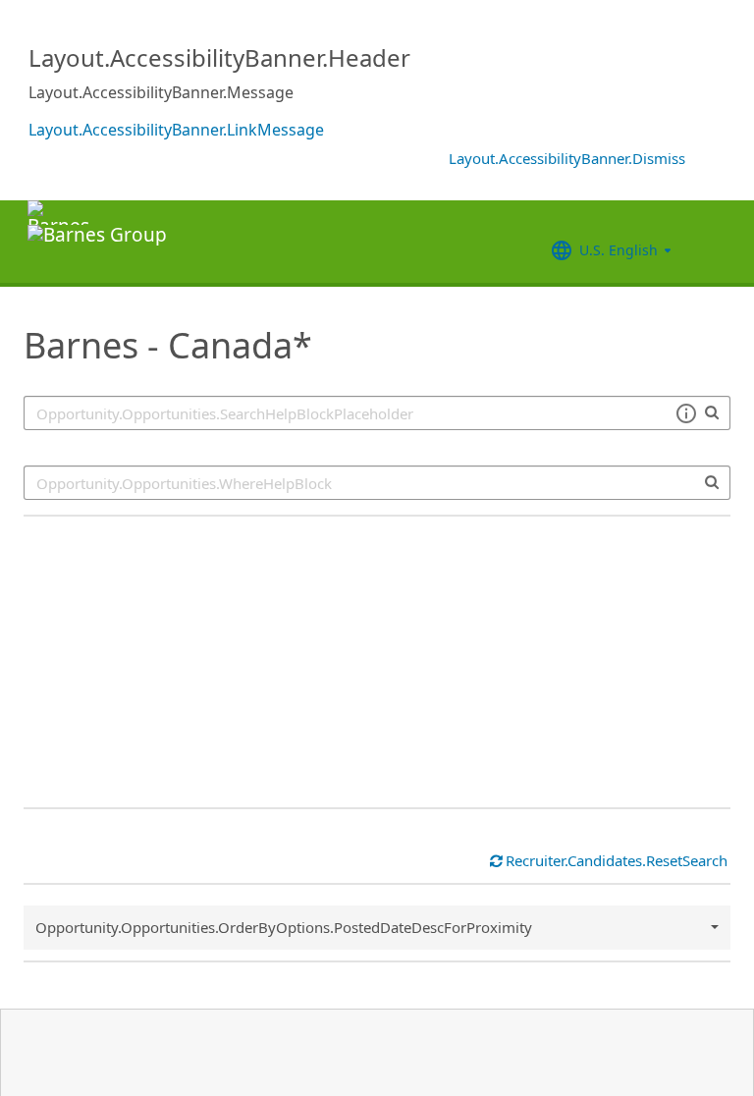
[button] (685, 413)
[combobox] (377, 483)
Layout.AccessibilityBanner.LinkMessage (176, 129)
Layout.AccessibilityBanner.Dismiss (567, 158)
